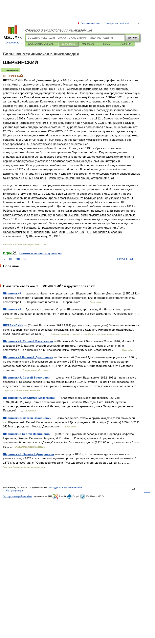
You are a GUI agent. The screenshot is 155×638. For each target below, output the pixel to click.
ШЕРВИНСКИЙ (13, 325)
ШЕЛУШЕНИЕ (18, 258)
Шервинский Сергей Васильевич (26, 434)
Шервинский (12, 293)
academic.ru (12, 42)
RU (135, 23)
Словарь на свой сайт (117, 23)
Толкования (68, 44)
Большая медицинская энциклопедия (42, 44)
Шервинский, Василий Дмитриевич (28, 454)
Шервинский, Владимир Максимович (29, 397)
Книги (106, 44)
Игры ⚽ (125, 44)
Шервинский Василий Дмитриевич (28, 357)
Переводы (88, 44)
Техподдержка (55, 487)
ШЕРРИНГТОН (124, 258)
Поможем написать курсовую (40, 253)
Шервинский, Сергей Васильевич (27, 377)
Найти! (132, 37)
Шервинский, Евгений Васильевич (28, 341)
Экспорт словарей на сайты (17, 496)
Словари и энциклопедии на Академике (58, 30)
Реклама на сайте (73, 487)
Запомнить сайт (90, 23)
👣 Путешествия (14, 490)
